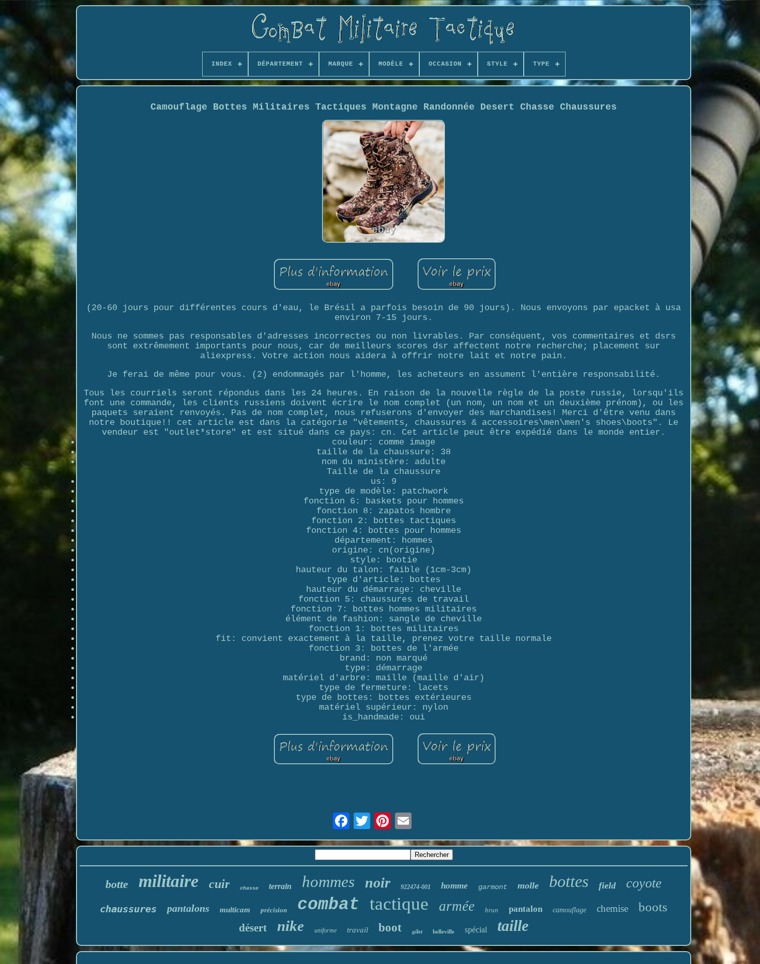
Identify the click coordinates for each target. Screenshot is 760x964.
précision (274, 910)
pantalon (525, 909)
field (607, 885)
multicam (235, 910)
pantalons (188, 908)
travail (357, 930)
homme (454, 886)
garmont (492, 887)
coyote (644, 883)
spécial (476, 929)
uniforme (325, 930)
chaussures (128, 908)
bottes (568, 881)
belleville (443, 931)
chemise (612, 908)
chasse (249, 888)
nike (290, 925)
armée (457, 906)
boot (390, 927)
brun (491, 910)
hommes (328, 882)
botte (116, 884)
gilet (417, 931)
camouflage (569, 910)
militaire (169, 881)
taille (512, 925)
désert (253, 928)
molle (528, 885)
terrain (280, 886)
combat (328, 904)
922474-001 (416, 887)
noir (377, 883)
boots (653, 907)
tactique (399, 904)
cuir (219, 884)
